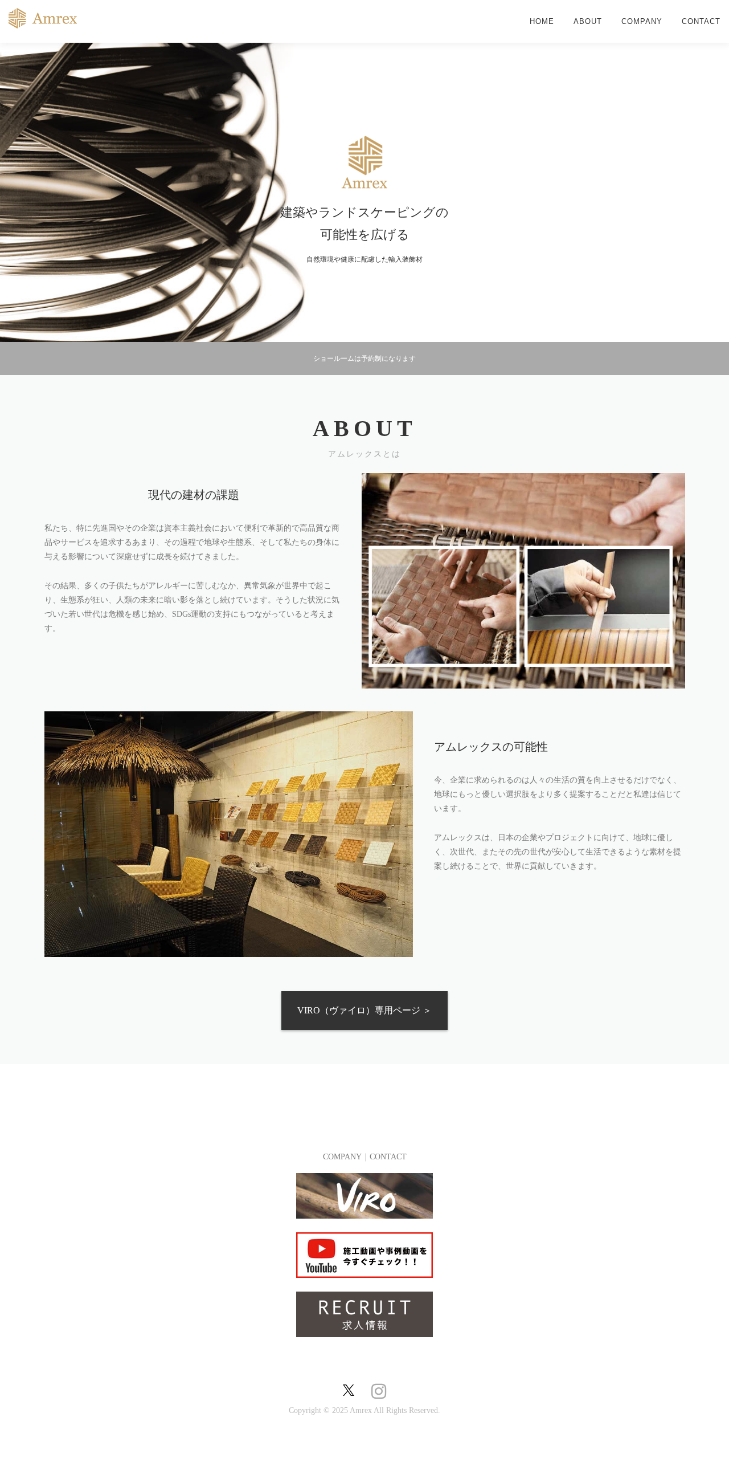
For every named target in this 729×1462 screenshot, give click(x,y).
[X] (348, 1391)
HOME (542, 21)
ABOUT (588, 21)
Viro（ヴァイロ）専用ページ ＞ (364, 1010)
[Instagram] (378, 1391)
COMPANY (641, 21)
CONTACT (701, 21)
